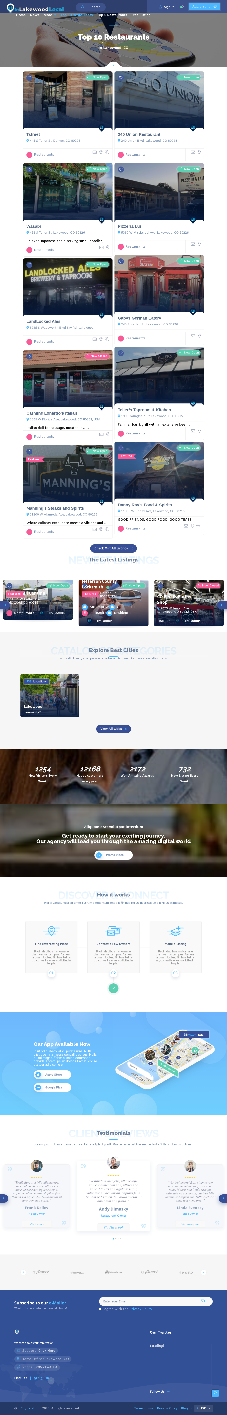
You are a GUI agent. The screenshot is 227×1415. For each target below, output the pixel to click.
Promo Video (115, 855)
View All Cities (111, 729)
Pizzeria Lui (129, 226)
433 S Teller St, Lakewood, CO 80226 (57, 233)
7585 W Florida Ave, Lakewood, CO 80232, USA (65, 420)
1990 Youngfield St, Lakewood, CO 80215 (152, 416)
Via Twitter (37, 1224)
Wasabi (33, 226)
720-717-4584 (46, 1367)
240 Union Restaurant (139, 134)
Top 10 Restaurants (77, 15)
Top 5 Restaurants (112, 15)
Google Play (53, 1087)
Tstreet (33, 134)
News (34, 15)
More (48, 15)
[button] (113, 1238)
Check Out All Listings (111, 548)
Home (21, 15)
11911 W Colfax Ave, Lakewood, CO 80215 (23, 601)
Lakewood (33, 706)
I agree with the (127, 1309)
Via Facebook (113, 1227)
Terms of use (144, 1409)
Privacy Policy (140, 1309)
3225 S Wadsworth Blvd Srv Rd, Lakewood (62, 328)
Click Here (46, 1351)
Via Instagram (190, 1224)
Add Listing (202, 6)
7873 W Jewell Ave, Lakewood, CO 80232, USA (177, 610)
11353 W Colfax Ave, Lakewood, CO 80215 (153, 511)
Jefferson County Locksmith (99, 584)
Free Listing (141, 15)
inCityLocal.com (29, 1409)
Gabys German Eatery (139, 318)
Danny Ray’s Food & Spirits (145, 505)
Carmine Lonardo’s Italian (51, 413)
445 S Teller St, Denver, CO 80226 (55, 141)
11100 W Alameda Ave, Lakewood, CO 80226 (63, 515)
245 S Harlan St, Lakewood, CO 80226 (149, 325)
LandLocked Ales (43, 321)
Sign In (169, 7)
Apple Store (53, 1074)
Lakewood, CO (57, 1359)
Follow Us (157, 1392)
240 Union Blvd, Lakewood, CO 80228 (149, 141)
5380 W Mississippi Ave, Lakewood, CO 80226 (155, 233)
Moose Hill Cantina (25, 593)
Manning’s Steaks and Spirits (55, 508)
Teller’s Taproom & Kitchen (144, 410)
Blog (184, 1409)
